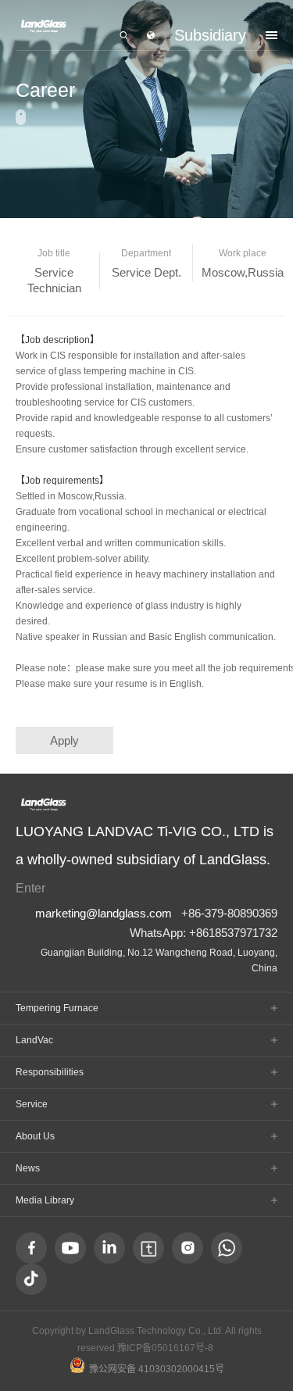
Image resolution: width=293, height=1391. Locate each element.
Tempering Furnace (57, 1008)
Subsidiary (210, 35)
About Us (35, 1136)
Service (32, 1104)
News (28, 1168)
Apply (64, 740)
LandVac (34, 1040)
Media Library (45, 1200)
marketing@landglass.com (103, 913)
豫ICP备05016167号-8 (165, 1348)
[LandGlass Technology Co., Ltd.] (43, 26)
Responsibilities (50, 1072)
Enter (30, 888)
